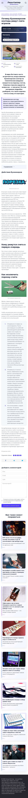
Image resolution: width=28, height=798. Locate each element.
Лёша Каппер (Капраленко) (14, 3)
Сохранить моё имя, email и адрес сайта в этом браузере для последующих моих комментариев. (13, 501)
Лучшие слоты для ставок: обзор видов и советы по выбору (13, 669)
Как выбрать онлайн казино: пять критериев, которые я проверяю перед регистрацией (13, 572)
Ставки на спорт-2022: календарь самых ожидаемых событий (13, 731)
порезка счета (6, 451)
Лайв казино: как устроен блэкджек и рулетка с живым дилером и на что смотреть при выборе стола (13, 606)
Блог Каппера (5, 14)
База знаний (13, 14)
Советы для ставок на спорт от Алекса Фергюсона (13, 762)
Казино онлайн (7, 28)
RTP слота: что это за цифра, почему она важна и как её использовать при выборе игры (13, 539)
